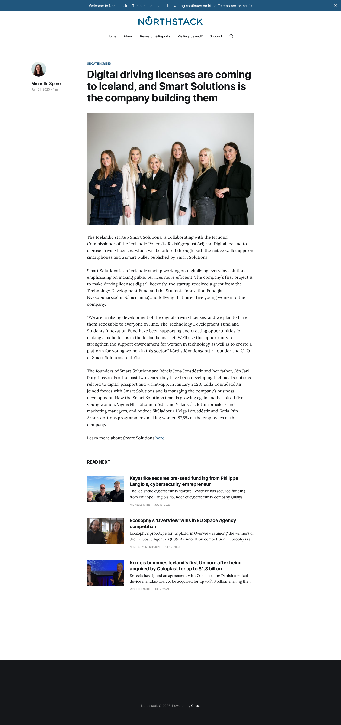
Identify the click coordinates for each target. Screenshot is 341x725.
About (128, 36)
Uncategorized (99, 63)
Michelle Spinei (46, 83)
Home (111, 36)
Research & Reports (155, 36)
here (159, 438)
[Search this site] (231, 36)
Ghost (195, 706)
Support (216, 36)
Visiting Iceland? (190, 36)
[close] (335, 5)
